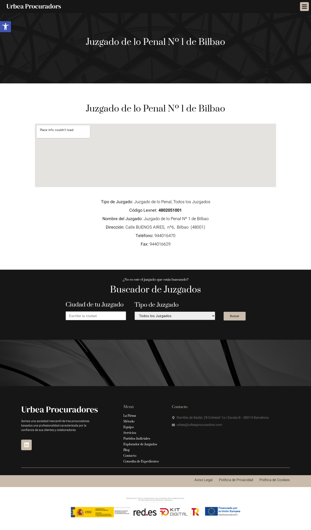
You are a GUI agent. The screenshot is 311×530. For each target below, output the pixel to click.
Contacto (129, 456)
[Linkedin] (26, 445)
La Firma (129, 416)
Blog (126, 450)
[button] (5, 26)
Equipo (128, 427)
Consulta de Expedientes (141, 462)
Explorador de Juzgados (140, 444)
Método (128, 422)
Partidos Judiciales (136, 439)
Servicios (129, 433)
